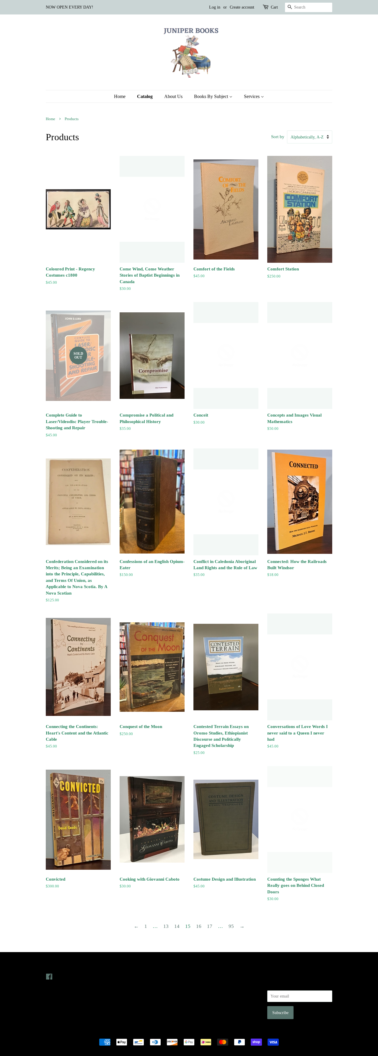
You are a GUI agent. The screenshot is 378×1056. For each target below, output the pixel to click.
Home (120, 96)
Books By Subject (211, 96)
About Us (173, 96)
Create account (242, 7)
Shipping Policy (206, 1010)
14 (177, 926)
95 (231, 926)
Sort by (277, 136)
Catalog (145, 96)
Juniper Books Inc (187, 1031)
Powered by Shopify (222, 1031)
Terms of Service (207, 1001)
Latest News (132, 964)
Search (199, 976)
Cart (274, 7)
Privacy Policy (205, 984)
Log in (214, 7)
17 (209, 926)
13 (166, 926)
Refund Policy (205, 993)
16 (198, 926)
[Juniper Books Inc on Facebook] (49, 977)
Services (252, 96)
